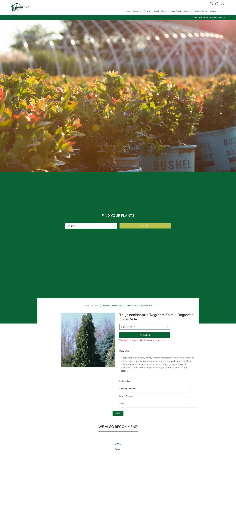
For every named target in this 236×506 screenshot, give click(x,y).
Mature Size (124, 381)
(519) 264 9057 (199, 17)
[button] (211, 3)
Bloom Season (125, 396)
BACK (118, 413)
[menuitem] (211, 3)
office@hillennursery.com (216, 17)
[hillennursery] (20, 8)
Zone (121, 403)
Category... (71, 226)
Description (124, 351)
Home (86, 305)
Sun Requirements (127, 388)
